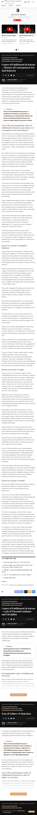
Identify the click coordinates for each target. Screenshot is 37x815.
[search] (25, 2)
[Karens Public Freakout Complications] (14, 2)
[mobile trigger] (3, 2)
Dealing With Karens (10, 578)
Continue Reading (18, 694)
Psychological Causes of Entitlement (12, 710)
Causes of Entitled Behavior (9, 57)
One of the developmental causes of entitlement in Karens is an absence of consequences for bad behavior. (16, 114)
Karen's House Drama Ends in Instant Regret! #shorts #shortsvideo (10, 35)
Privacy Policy (21, 810)
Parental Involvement (17, 653)
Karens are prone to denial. (23, 120)
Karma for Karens (18, 15)
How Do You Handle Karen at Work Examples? (17, 575)
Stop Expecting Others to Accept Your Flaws (17, 562)
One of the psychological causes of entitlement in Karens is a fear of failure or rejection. (17, 746)
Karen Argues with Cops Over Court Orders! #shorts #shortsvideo (27, 35)
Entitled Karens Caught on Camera (12, 61)
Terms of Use (7, 812)
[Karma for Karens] (18, 10)
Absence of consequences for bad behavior (21, 585)
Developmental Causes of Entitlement (12, 59)
